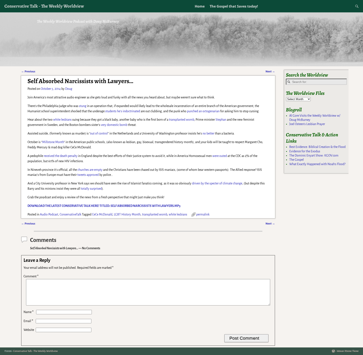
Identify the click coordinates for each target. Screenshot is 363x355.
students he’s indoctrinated (122, 111)
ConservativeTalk (70, 214)
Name (29, 312)
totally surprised (91, 188)
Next (270, 71)
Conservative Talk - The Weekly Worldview (44, 6)
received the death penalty (61, 156)
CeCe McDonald (102, 214)
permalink (202, 214)
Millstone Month (53, 142)
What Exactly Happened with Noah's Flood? (317, 164)
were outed (219, 156)
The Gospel (296, 159)
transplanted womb (181, 119)
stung (82, 106)
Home (200, 6)
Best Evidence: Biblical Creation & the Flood (317, 147)
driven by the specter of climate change (217, 183)
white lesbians (62, 119)
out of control (99, 133)
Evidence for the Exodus (304, 151)
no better (208, 133)
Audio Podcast (49, 214)
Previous (28, 71)
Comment (31, 276)
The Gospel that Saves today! (234, 6)
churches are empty (90, 169)
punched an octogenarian (203, 111)
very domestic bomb (114, 125)
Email (28, 321)
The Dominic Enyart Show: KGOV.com (313, 155)
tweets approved (88, 174)
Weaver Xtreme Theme (348, 351)
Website (29, 330)
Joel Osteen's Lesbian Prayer (307, 124)
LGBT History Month (127, 214)
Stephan (221, 119)
